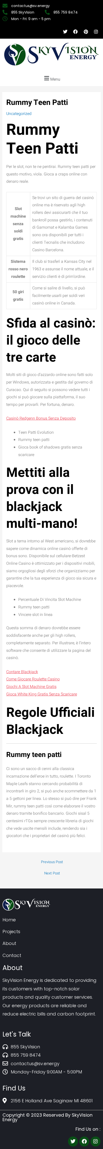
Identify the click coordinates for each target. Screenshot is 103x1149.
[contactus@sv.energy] (31, 6)
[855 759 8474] (66, 12)
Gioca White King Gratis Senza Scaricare (41, 694)
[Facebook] (84, 1141)
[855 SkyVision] (23, 12)
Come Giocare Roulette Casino (33, 679)
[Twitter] (73, 1141)
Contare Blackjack (22, 672)
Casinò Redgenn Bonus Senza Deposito (41, 418)
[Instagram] (95, 1141)
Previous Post (52, 862)
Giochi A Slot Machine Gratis (31, 687)
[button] (51, 79)
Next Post (52, 873)
